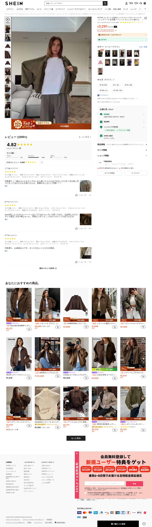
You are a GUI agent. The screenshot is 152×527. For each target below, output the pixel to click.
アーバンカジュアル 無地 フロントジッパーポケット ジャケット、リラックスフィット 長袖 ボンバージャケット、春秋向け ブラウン (76, 422)
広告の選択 (48, 522)
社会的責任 (9, 468)
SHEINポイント (47, 468)
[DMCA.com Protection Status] (85, 517)
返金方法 (26, 477)
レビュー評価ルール (48, 480)
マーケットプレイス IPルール (15, 522)
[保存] (144, 524)
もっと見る (76, 438)
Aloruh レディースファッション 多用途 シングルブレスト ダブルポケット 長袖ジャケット (19, 375)
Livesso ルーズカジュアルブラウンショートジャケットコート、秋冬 (76, 375)
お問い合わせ (46, 465)
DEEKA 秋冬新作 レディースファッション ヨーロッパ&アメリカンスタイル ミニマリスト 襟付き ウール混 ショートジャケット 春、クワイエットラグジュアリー (104, 424)
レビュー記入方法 (47, 477)
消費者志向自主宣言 (12, 487)
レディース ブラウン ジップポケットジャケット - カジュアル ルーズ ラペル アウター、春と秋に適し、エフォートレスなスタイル (47, 323)
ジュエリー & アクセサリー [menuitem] (76, 9)
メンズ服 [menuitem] (108, 9)
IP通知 (29, 522)
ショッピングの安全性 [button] (111, 127)
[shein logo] (14, 3)
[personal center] (126, 3)
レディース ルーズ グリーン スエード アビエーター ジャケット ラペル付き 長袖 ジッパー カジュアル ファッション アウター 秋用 (133, 323)
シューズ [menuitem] (133, 9)
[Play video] (51, 70)
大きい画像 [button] (143, 47)
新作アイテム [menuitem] (30, 9)
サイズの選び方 (29, 485)
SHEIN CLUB (10, 492)
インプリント (38, 522)
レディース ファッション (33, 14)
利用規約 (49, 519)
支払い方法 (27, 468)
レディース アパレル (17, 14)
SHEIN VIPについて (30, 488)
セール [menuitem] (39, 9)
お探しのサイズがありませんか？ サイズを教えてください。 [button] (117, 98)
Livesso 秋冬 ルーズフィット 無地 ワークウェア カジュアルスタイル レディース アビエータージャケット (104, 375)
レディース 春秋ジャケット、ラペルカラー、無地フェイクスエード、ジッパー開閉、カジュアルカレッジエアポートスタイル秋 (104, 323)
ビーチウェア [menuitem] (60, 9)
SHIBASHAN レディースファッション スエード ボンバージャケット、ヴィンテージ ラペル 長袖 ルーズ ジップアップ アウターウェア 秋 (76, 323)
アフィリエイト (29, 491)
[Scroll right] (145, 9)
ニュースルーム (11, 471)
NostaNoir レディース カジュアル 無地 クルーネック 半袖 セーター (47, 422)
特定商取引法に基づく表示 (13, 477)
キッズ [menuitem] (125, 9)
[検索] (105, 3)
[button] (140, 3)
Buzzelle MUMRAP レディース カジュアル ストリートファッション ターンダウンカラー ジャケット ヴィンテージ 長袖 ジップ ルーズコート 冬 (19, 326)
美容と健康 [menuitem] (117, 9)
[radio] (100, 53)
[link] (131, 3)
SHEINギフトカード (48, 471)
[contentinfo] (112, 512)
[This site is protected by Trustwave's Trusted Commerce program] (79, 517)
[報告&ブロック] (90, 195)
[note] (19, 319)
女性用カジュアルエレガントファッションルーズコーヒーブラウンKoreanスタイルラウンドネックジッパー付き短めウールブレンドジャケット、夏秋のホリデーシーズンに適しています (47, 373)
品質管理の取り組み (12, 490)
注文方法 (26, 480)
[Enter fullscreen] (89, 121)
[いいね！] (76, 195)
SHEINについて (11, 465)
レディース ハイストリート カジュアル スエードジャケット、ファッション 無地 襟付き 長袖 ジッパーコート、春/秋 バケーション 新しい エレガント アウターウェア (19, 422)
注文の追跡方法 (29, 483)
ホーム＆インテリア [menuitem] (95, 9)
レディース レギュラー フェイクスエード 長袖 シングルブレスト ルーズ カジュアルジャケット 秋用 (133, 424)
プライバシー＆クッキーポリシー (33, 519)
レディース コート (63, 14)
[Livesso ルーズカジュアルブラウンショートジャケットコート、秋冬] (76, 354)
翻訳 (6, 186)
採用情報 (9, 474)
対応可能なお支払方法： (85, 508)
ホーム (7, 14)
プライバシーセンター (13, 519)
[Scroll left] (142, 9)
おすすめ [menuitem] (20, 9)
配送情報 (26, 471)
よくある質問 (46, 483)
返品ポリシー (28, 474)
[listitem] (19, 310)
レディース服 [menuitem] (48, 9)
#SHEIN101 (10, 484)
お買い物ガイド (29, 465)
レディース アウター (49, 14)
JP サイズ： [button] (108, 80)
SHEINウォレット (47, 474)
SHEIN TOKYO (11, 481)
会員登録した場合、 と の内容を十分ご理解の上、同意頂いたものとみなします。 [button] (112, 489)
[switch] (41, 162)
